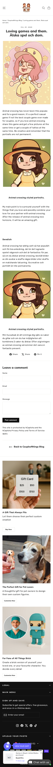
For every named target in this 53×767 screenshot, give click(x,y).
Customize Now (9, 601)
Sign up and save (13, 700)
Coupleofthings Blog (15, 20)
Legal (6, 685)
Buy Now (8, 529)
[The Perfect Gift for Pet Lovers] (26, 559)
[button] (7, 746)
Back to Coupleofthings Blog (28, 446)
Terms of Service (37, 430)
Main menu (9, 692)
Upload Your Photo (14, 736)
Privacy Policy (18, 430)
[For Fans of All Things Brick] (26, 631)
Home (4, 20)
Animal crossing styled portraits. (26, 197)
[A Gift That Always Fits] (26, 485)
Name (4, 373)
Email (4, 386)
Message (6, 399)
